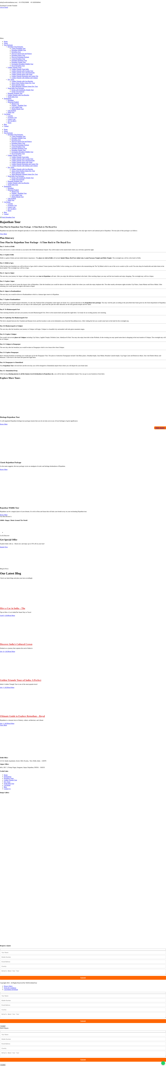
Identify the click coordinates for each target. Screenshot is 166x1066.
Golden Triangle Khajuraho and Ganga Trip (25, 76)
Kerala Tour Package (18, 91)
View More (3, 234)
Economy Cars (12, 117)
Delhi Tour (11, 112)
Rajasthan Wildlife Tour (19, 50)
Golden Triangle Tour (10, 780)
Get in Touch (4, 7)
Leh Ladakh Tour (17, 107)
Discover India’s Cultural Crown (16, 644)
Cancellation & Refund (11, 989)
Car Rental (7, 114)
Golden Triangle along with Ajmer (22, 74)
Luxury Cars (11, 119)
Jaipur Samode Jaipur (18, 84)
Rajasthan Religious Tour (19, 60)
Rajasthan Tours (9, 778)
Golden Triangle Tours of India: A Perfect (20, 680)
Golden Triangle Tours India (20, 69)
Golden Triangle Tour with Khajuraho (23, 72)
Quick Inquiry (160, 428)
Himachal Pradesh (13, 102)
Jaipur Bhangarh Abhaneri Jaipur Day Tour (25, 86)
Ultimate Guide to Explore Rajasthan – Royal (22, 716)
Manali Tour (15, 103)
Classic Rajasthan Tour (18, 48)
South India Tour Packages (16, 88)
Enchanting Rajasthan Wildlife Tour (22, 64)
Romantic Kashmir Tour (15, 93)
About (6, 43)
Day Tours (11, 79)
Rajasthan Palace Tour (18, 55)
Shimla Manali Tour (18, 109)
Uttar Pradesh (12, 110)
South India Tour (9, 783)
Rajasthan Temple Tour (19, 62)
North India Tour (13, 97)
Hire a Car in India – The (12, 608)
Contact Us (7, 789)
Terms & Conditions (10, 988)
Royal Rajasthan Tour (18, 65)
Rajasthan (11, 100)
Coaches (10, 116)
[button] (83, 38)
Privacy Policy (8, 986)
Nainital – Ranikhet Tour (19, 105)
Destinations (7, 98)
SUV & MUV (12, 121)
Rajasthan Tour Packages (15, 46)
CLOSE (3, 1026)
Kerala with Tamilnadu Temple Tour (23, 90)
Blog (5, 124)
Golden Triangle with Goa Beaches (22, 81)
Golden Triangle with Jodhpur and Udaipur (25, 78)
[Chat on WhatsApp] (163, 1063)
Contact (6, 126)
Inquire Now (4, 547)
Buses (9, 122)
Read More (11, 615)
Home (6, 41)
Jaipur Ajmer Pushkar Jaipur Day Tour (23, 83)
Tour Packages (8, 45)
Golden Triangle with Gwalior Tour (22, 71)
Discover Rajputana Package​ (20, 57)
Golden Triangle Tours (14, 67)
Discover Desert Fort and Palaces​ (22, 53)
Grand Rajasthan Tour (18, 59)
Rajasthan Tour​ (16, 52)
